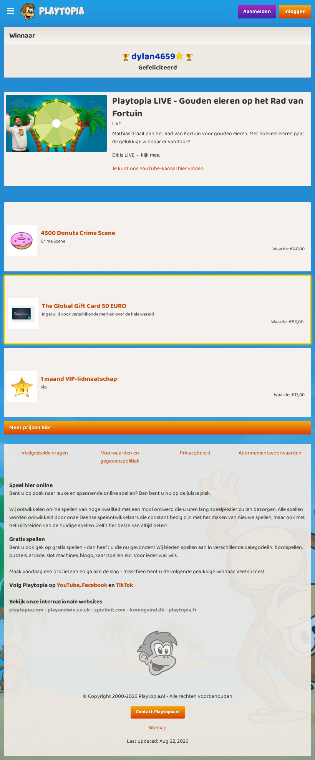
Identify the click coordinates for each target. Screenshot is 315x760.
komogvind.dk (147, 610)
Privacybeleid (195, 453)
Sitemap (157, 728)
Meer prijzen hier (30, 427)
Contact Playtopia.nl (157, 712)
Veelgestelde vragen (45, 453)
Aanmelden (257, 11)
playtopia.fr (183, 610)
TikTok (124, 585)
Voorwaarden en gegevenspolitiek (119, 457)
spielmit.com (110, 610)
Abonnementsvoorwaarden (270, 453)
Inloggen (295, 11)
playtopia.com (26, 610)
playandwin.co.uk (69, 610)
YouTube (68, 585)
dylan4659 (153, 56)
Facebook (94, 585)
